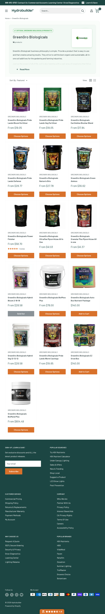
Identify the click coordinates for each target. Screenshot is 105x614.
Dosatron (61, 562)
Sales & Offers (56, 464)
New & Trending (56, 469)
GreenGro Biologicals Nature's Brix (48, 179)
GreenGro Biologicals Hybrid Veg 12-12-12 (20, 357)
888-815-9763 (11, 3)
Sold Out (21, 314)
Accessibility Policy (65, 528)
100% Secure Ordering (14, 545)
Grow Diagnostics (71, 3)
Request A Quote (12, 541)
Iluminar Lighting (64, 566)
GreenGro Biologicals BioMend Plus (17, 415)
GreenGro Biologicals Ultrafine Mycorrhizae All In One (51, 239)
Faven (59, 553)
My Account (10, 519)
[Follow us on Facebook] (7, 595)
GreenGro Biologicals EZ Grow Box (81, 357)
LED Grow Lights (57, 481)
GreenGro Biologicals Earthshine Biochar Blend (82, 121)
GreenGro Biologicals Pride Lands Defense (20, 179)
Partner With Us (64, 503)
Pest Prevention (57, 485)
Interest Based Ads (65, 511)
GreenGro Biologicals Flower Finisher (20, 237)
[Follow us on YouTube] (21, 595)
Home (7, 18)
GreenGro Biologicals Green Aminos (83, 179)
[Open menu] (6, 11)
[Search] (82, 10)
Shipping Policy (11, 503)
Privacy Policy (63, 507)
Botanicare (61, 578)
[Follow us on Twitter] (12, 595)
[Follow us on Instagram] (16, 595)
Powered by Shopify (12, 606)
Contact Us (23, 3)
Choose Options (21, 136)
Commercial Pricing (13, 499)
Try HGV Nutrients (57, 452)
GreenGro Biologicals (17, 117)
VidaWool (61, 549)
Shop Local (55, 473)
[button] (52, 611)
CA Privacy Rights (64, 515)
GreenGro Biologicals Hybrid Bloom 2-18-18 (20, 299)
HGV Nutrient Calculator (60, 456)
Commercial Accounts (38, 3)
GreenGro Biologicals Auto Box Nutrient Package (82, 299)
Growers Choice (63, 574)
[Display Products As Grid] (90, 80)
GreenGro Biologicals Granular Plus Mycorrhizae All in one (84, 239)
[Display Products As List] (95, 80)
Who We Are (62, 499)
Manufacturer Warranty (15, 511)
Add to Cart (84, 314)
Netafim (60, 558)
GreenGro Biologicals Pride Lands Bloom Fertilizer (20, 121)
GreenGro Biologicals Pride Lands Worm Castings (51, 357)
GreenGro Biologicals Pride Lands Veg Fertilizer (51, 121)
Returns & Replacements (15, 507)
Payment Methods (13, 515)
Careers (60, 523)
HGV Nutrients (63, 541)
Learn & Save (92, 3)
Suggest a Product (58, 477)
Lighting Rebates (12, 562)
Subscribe (13, 471)
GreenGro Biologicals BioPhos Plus (52, 299)
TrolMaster (61, 570)
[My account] (91, 10)
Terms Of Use (62, 519)
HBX (59, 545)
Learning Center (55, 3)
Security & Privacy (13, 549)
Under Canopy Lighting (59, 460)
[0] (97, 11)
